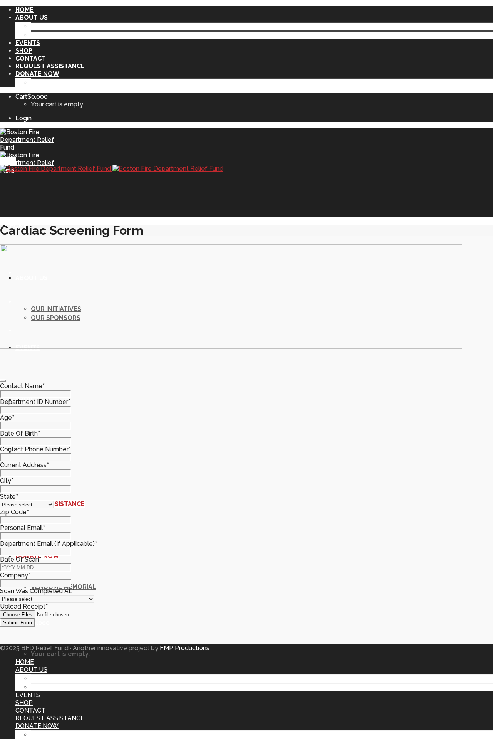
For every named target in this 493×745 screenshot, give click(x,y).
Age (7, 417)
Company (15, 575)
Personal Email (22, 527)
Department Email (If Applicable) (48, 543)
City (6, 480)
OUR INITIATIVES (56, 26)
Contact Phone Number (35, 449)
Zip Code (14, 512)
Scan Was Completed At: (37, 591)
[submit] (3, 380)
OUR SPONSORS (55, 35)
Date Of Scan (20, 559)
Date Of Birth (20, 433)
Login (23, 118)
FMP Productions (185, 648)
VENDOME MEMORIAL (63, 82)
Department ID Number (35, 401)
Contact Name (22, 386)
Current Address (24, 465)
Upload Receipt (24, 606)
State (9, 496)
